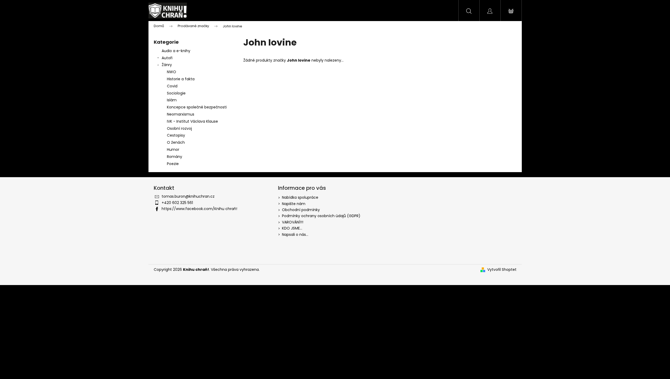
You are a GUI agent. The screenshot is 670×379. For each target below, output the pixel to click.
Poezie (173, 163)
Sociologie (176, 93)
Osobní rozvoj (179, 128)
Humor (173, 149)
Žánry (167, 64)
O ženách (176, 142)
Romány (174, 156)
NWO (171, 71)
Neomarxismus (180, 114)
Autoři (167, 58)
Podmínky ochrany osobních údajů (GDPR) (321, 215)
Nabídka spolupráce (300, 197)
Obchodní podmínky (301, 209)
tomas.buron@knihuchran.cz (188, 196)
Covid (172, 86)
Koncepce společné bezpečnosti (197, 107)
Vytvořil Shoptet (502, 269)
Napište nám (293, 203)
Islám (172, 100)
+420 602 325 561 (177, 202)
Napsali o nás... (295, 234)
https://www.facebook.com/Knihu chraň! (199, 208)
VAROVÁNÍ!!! (292, 222)
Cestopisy (176, 135)
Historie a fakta (181, 79)
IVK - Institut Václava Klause (192, 121)
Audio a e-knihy (176, 50)
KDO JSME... (292, 228)
